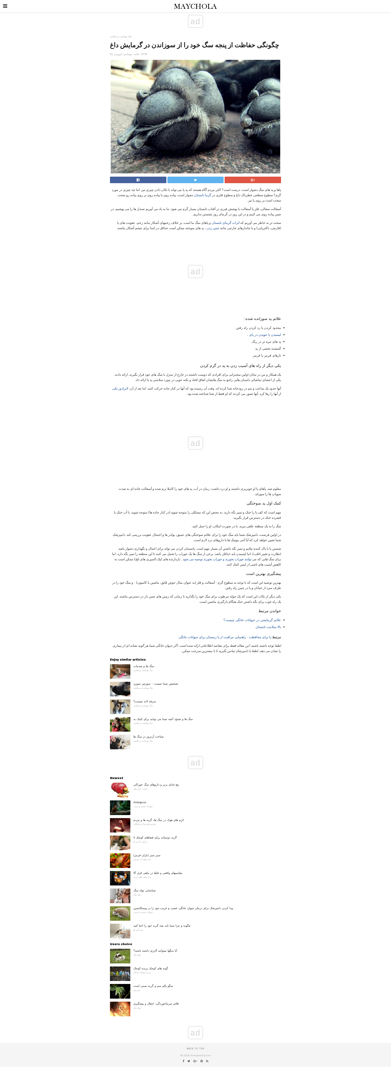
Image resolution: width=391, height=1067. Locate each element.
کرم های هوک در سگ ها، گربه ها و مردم (158, 820)
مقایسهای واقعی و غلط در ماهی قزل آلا (157, 872)
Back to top (195, 1048)
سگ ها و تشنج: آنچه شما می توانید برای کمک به (163, 719)
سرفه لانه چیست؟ (144, 701)
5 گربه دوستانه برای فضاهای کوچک (155, 837)
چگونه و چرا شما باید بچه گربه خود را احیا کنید (162, 925)
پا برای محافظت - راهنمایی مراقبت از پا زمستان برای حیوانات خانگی (225, 637)
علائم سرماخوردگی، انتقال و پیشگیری (156, 1003)
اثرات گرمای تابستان (225, 223)
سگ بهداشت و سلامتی (121, 36)
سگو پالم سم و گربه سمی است (153, 985)
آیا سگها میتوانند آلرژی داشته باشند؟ (155, 950)
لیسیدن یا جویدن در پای (265, 335)
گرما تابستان (202, 195)
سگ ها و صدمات (143, 666)
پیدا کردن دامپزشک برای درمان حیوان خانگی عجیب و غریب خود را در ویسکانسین (183, 908)
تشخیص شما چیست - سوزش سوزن (155, 683)
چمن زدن (212, 228)
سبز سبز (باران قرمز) (146, 855)
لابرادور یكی (120, 388)
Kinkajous (139, 802)
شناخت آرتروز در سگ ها (148, 736)
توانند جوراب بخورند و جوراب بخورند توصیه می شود (217, 559)
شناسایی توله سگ (144, 890)
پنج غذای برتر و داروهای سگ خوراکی (156, 784)
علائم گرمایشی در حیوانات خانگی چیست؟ (252, 620)
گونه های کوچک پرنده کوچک (150, 968)
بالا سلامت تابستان (268, 627)
